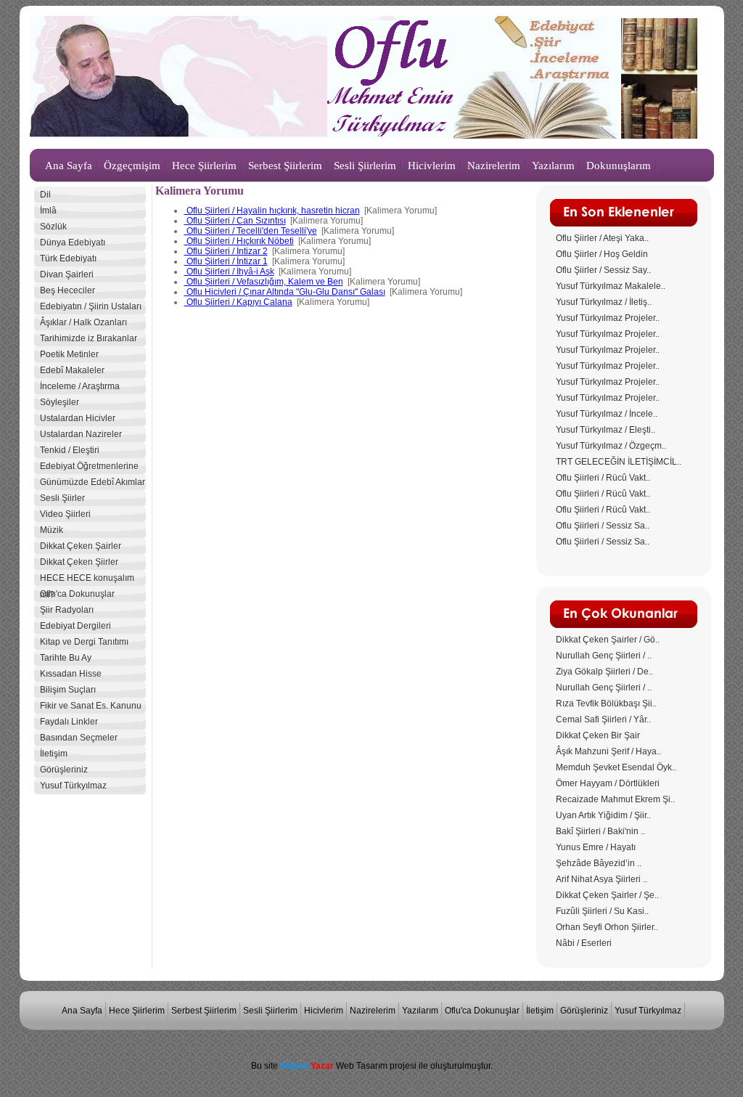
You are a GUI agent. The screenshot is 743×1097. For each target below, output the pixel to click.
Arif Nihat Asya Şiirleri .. (601, 879)
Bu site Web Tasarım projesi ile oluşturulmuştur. (372, 1066)
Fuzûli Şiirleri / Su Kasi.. (602, 911)
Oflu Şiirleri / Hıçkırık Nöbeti (239, 241)
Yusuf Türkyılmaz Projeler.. (608, 318)
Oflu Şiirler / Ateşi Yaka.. (602, 238)
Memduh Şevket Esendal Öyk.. (616, 767)
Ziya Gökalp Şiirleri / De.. (604, 671)
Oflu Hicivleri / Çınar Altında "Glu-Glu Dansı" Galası (284, 292)
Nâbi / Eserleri (584, 943)
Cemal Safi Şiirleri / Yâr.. (603, 719)
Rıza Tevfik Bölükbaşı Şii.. (606, 703)
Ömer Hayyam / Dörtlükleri (608, 783)
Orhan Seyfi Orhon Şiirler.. (607, 927)
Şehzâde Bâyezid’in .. (598, 863)
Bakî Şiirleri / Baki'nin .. (600, 831)
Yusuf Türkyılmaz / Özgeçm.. (611, 446)
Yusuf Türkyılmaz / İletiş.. (604, 302)
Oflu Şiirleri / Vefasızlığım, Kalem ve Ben (263, 282)
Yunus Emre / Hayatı (596, 847)
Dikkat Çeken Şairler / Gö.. (608, 640)
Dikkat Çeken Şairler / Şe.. (607, 895)
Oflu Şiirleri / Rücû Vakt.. (603, 478)
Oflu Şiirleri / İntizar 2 (226, 251)
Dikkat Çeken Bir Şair (598, 735)
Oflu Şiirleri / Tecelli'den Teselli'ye (250, 231)
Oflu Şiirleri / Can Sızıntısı (235, 221)
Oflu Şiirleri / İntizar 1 (226, 261)
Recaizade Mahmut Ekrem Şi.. (615, 799)
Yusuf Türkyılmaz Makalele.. (610, 286)
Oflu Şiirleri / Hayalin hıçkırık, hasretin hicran (272, 210)
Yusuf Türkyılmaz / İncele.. (606, 414)
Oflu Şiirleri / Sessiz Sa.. (602, 526)
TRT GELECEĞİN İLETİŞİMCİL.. (618, 462)
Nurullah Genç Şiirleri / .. (604, 656)
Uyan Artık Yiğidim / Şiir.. (603, 815)
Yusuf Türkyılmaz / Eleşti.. (605, 430)
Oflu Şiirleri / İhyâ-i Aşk (229, 271)
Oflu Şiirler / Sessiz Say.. (603, 270)
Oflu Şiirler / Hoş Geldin (602, 254)
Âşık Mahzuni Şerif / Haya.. (608, 751)
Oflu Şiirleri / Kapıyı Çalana (238, 302)
